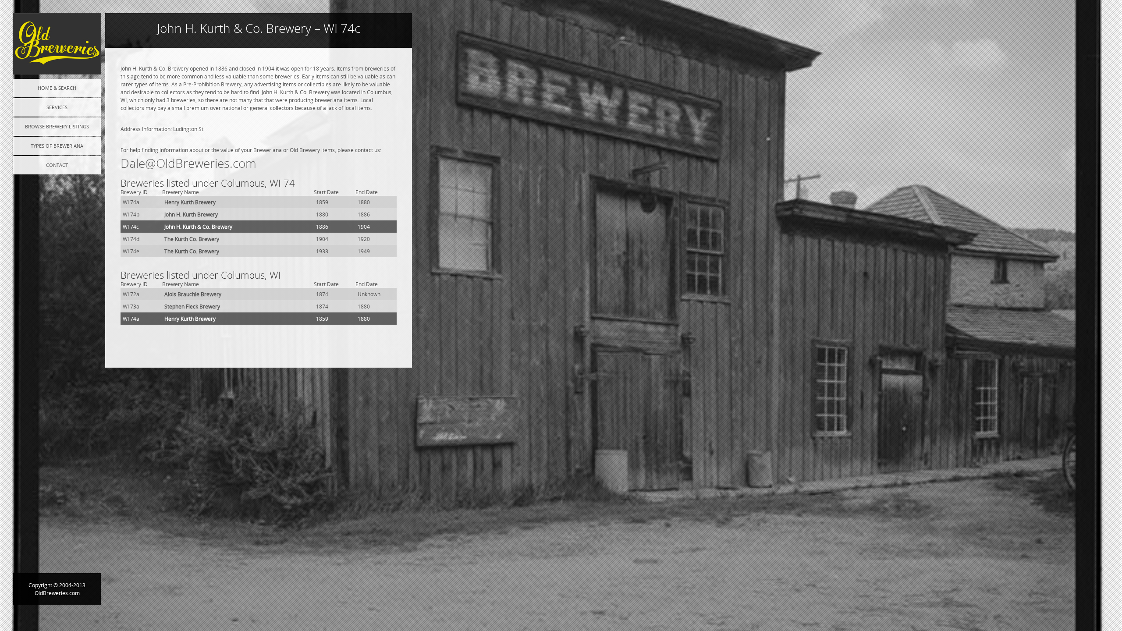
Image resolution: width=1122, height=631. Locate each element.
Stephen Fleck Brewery (192, 306)
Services (56, 107)
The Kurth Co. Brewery (191, 238)
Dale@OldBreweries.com (188, 163)
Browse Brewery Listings (57, 126)
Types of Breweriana (57, 145)
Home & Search (57, 88)
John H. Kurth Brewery (191, 214)
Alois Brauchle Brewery (192, 294)
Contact (57, 165)
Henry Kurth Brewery (190, 202)
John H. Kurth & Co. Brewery (198, 226)
